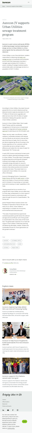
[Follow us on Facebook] (13, 410)
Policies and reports (6, 406)
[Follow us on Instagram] (17, 410)
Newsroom (4, 404)
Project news (15, 247)
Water (19, 244)
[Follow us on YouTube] (8, 410)
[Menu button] (29, 2)
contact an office (8, 263)
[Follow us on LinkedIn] (3, 410)
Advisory (5, 240)
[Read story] (16, 303)
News (3, 6)
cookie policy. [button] (11, 428)
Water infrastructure (9, 244)
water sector (20, 178)
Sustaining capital (16, 240)
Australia (5, 247)
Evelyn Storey (6, 178)
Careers (4, 399)
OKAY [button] (24, 421)
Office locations (5, 401)
